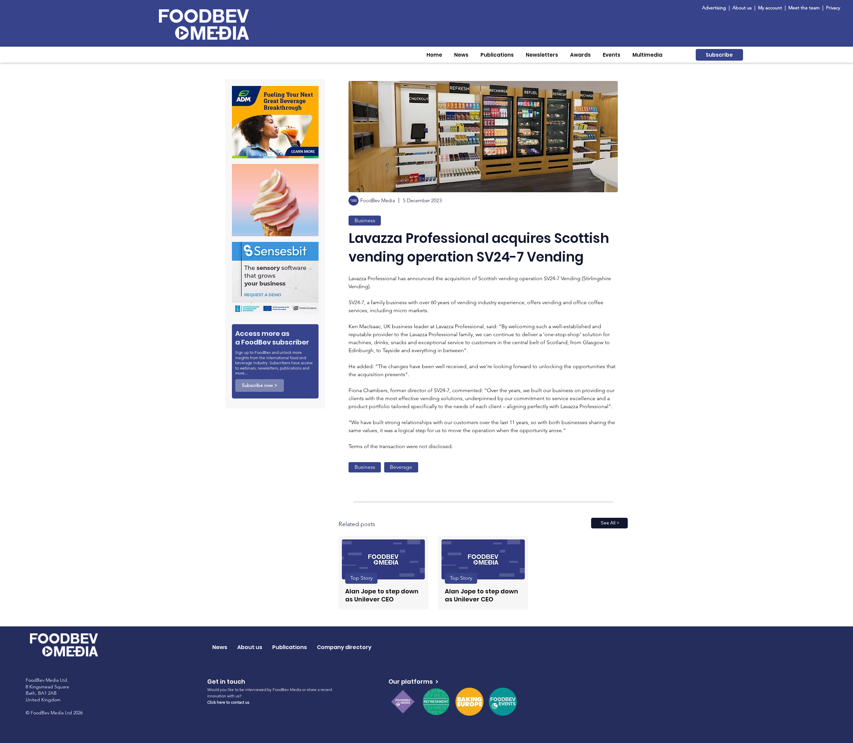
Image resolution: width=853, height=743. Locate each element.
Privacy (833, 8)
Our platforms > (413, 681)
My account (770, 8)
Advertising (715, 8)
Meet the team (804, 8)
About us (742, 8)
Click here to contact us (228, 702)
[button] (461, 55)
